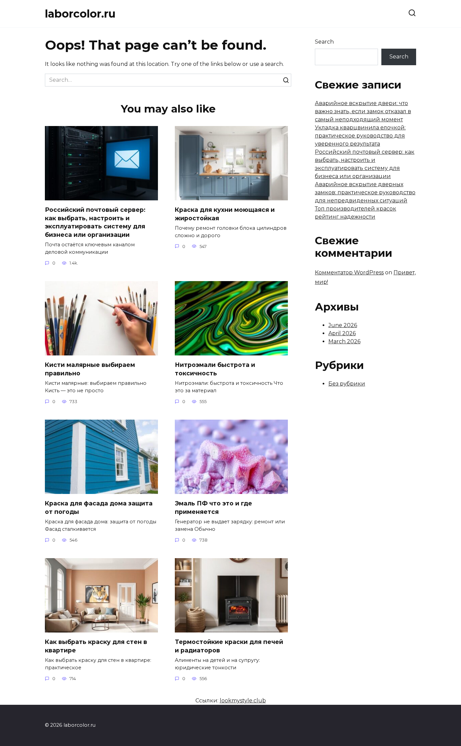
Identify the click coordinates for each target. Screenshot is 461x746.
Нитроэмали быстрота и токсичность (215, 369)
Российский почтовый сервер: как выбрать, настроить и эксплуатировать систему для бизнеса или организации (95, 222)
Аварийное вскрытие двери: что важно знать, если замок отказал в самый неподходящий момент (363, 111)
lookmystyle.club (243, 700)
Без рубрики (346, 383)
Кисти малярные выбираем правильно (90, 369)
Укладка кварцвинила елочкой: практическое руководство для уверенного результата (360, 135)
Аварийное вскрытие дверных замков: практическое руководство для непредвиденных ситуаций (365, 192)
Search (324, 42)
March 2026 (344, 341)
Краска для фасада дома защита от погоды (99, 507)
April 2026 (342, 333)
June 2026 (342, 325)
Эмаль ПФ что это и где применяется (213, 507)
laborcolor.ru (80, 13)
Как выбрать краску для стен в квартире (96, 646)
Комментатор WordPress (349, 272)
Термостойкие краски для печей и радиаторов (229, 646)
